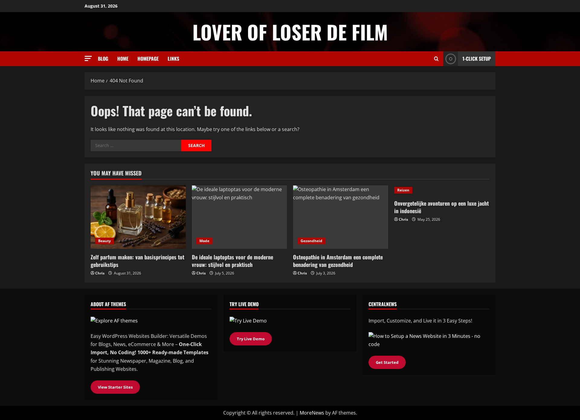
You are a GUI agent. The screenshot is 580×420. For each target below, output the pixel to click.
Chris (100, 273)
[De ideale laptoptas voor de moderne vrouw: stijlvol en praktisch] (239, 217)
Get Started (387, 362)
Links (173, 58)
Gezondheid (311, 240)
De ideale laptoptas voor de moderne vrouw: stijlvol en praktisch (232, 260)
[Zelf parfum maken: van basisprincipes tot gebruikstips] (138, 217)
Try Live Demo (251, 338)
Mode (204, 240)
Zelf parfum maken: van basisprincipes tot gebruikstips (137, 260)
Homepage (148, 58)
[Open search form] (436, 59)
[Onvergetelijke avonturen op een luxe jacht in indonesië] (441, 190)
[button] (88, 58)
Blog (103, 58)
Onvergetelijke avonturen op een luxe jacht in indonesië (441, 207)
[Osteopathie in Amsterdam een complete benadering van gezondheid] (340, 217)
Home (122, 58)
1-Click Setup (476, 58)
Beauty (104, 240)
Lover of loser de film (290, 32)
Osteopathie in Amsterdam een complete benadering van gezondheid (338, 260)
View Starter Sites (115, 387)
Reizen (403, 190)
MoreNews (312, 412)
